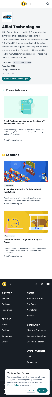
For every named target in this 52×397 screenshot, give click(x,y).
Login (29, 356)
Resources (7, 310)
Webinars (6, 298)
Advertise (31, 315)
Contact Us (32, 362)
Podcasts (6, 304)
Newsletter (32, 310)
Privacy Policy (13, 385)
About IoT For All (35, 298)
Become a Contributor (37, 336)
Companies (7, 336)
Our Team (31, 304)
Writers (5, 342)
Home (4, 324)
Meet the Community (36, 330)
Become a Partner (35, 342)
